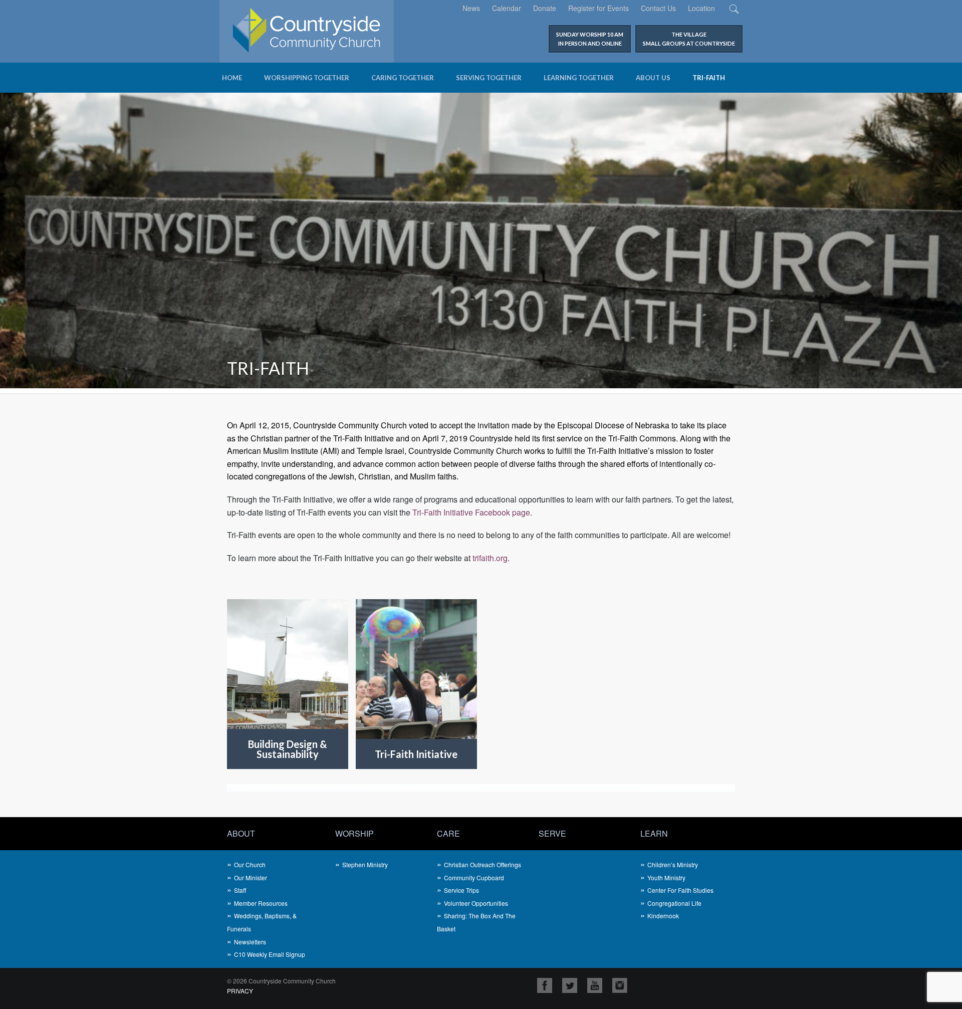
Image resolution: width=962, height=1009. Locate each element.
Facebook (544, 985)
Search (734, 9)
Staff (240, 890)
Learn (654, 833)
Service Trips (461, 890)
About (241, 833)
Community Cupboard (474, 877)
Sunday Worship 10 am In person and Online (589, 39)
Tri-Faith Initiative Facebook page (471, 512)
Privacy (240, 990)
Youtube (594, 985)
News (471, 8)
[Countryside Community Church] (306, 30)
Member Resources (261, 903)
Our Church (250, 864)
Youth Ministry (666, 877)
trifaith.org (490, 558)
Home (232, 78)
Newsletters (250, 941)
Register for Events (598, 8)
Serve (552, 833)
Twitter (569, 985)
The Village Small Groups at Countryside (689, 39)
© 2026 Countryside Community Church (281, 981)
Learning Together (579, 78)
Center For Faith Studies (680, 890)
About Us (653, 78)
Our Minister (250, 877)
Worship (354, 833)
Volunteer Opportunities (476, 903)
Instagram (619, 985)
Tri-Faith (708, 78)
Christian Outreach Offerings (482, 864)
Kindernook (663, 915)
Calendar (506, 8)
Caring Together (402, 78)
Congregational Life (674, 903)
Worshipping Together (306, 78)
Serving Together (489, 78)
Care (448, 833)
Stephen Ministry (365, 864)
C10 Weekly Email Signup (269, 954)
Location (701, 8)
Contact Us (658, 8)
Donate (544, 8)
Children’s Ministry (672, 864)
